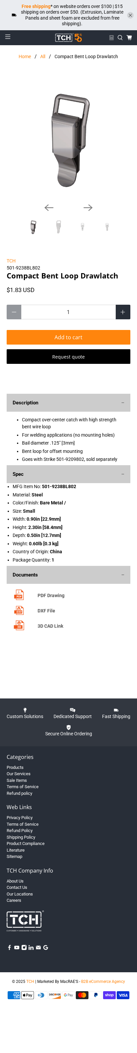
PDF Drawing (51, 595)
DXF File (46, 610)
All (42, 56)
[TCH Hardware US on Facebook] (9, 948)
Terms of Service (23, 786)
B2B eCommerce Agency (103, 981)
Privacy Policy (20, 817)
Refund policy (19, 793)
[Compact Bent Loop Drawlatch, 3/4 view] (68, 136)
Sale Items (17, 780)
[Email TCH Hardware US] (38, 948)
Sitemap (14, 856)
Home (25, 56)
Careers (14, 900)
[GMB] (46, 948)
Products (15, 767)
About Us (15, 881)
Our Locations (20, 894)
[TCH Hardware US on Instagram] (24, 948)
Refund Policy (20, 830)
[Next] (88, 208)
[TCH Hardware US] (68, 37)
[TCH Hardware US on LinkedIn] (31, 948)
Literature (16, 850)
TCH (11, 260)
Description (25, 403)
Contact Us (17, 887)
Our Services (19, 773)
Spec (18, 474)
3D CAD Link (50, 626)
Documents (25, 575)
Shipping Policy (21, 837)
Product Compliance (26, 843)
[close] (130, 15)
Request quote (68, 357)
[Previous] (49, 208)
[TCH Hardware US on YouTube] (17, 948)
